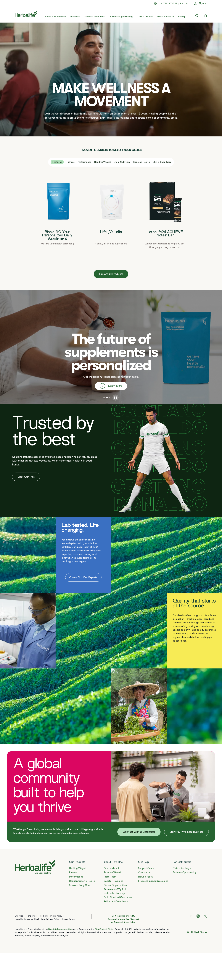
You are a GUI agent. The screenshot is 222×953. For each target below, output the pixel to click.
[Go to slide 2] (107, 397)
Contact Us (144, 872)
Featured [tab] (57, 162)
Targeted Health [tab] (141, 162)
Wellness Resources (94, 16)
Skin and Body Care (79, 885)
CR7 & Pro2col (145, 16)
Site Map (19, 916)
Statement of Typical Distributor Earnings (115, 891)
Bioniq (181, 16)
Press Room (110, 876)
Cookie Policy (68, 919)
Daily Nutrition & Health (82, 881)
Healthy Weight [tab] (102, 162)
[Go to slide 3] (109, 397)
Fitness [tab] (70, 162)
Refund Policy (145, 876)
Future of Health (112, 872)
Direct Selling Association (60, 929)
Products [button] (75, 16)
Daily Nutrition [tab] (122, 162)
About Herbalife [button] (165, 16)
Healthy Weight (77, 868)
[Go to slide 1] (104, 397)
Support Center (146, 868)
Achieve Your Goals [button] (55, 16)
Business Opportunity (121, 16)
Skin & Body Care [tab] (162, 162)
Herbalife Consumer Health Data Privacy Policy (37, 919)
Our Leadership (112, 868)
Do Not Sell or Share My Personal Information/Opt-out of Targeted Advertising (123, 919)
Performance (76, 876)
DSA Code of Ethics (104, 929)
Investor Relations (113, 881)
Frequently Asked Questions (153, 881)
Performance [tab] (84, 162)
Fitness (73, 872)
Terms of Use (32, 916)
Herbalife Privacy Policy (51, 916)
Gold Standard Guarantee (118, 897)
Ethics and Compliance (116, 901)
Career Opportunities (115, 885)
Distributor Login (182, 868)
